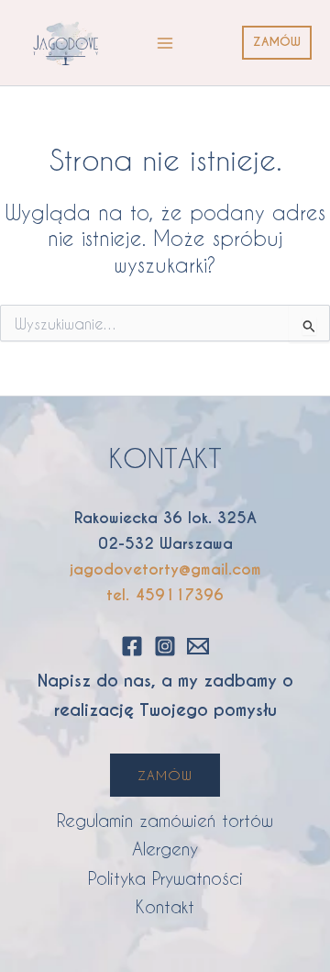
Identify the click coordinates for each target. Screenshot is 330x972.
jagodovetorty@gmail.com (165, 569)
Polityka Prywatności (165, 877)
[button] (277, 43)
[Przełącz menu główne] (165, 43)
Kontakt (165, 906)
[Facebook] (132, 646)
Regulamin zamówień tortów (165, 820)
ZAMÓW (165, 775)
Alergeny (165, 848)
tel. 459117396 (165, 595)
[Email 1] (198, 646)
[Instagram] (165, 646)
